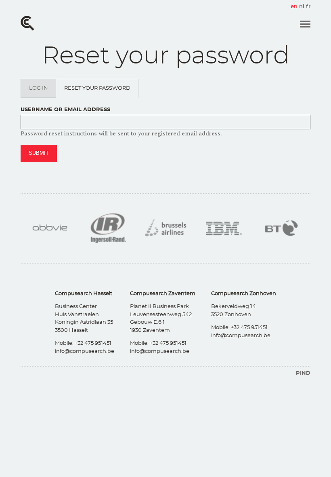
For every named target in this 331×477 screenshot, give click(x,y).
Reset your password (101, 92)
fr (308, 6)
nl (301, 6)
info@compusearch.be (84, 351)
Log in (38, 88)
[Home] (27, 23)
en (294, 6)
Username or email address (65, 109)
